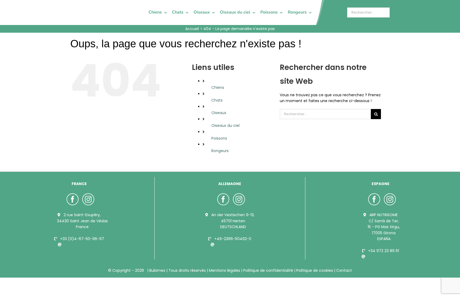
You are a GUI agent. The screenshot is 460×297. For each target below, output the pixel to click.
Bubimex (157, 270)
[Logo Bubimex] (85, 6)
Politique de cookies (314, 270)
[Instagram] (88, 199)
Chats (217, 100)
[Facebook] (73, 199)
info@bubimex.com (82, 244)
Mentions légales (224, 270)
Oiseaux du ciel (225, 125)
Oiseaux (218, 112)
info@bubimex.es (383, 256)
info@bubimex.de (232, 244)
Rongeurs (220, 150)
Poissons (219, 138)
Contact (343, 270)
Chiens (217, 87)
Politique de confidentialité (268, 270)
